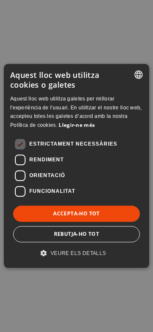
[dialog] (76, 166)
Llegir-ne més (77, 125)
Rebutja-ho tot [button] (76, 234)
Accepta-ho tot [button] (76, 213)
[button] (76, 253)
